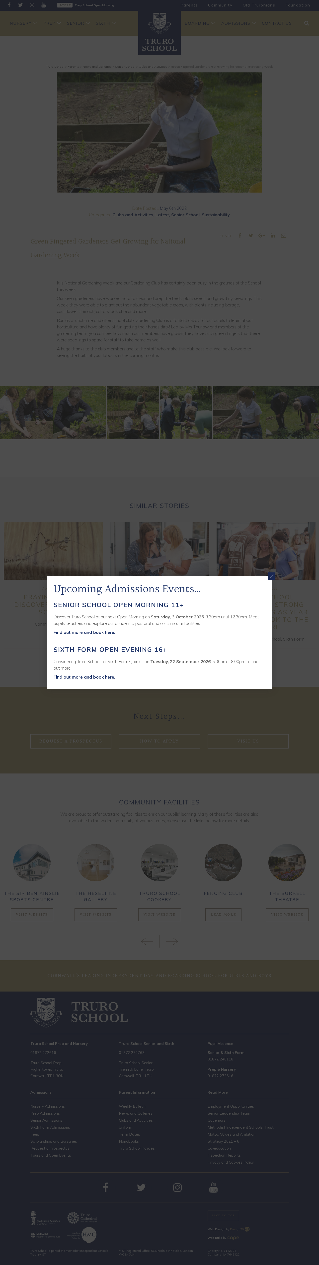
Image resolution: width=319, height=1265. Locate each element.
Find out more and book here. (84, 632)
